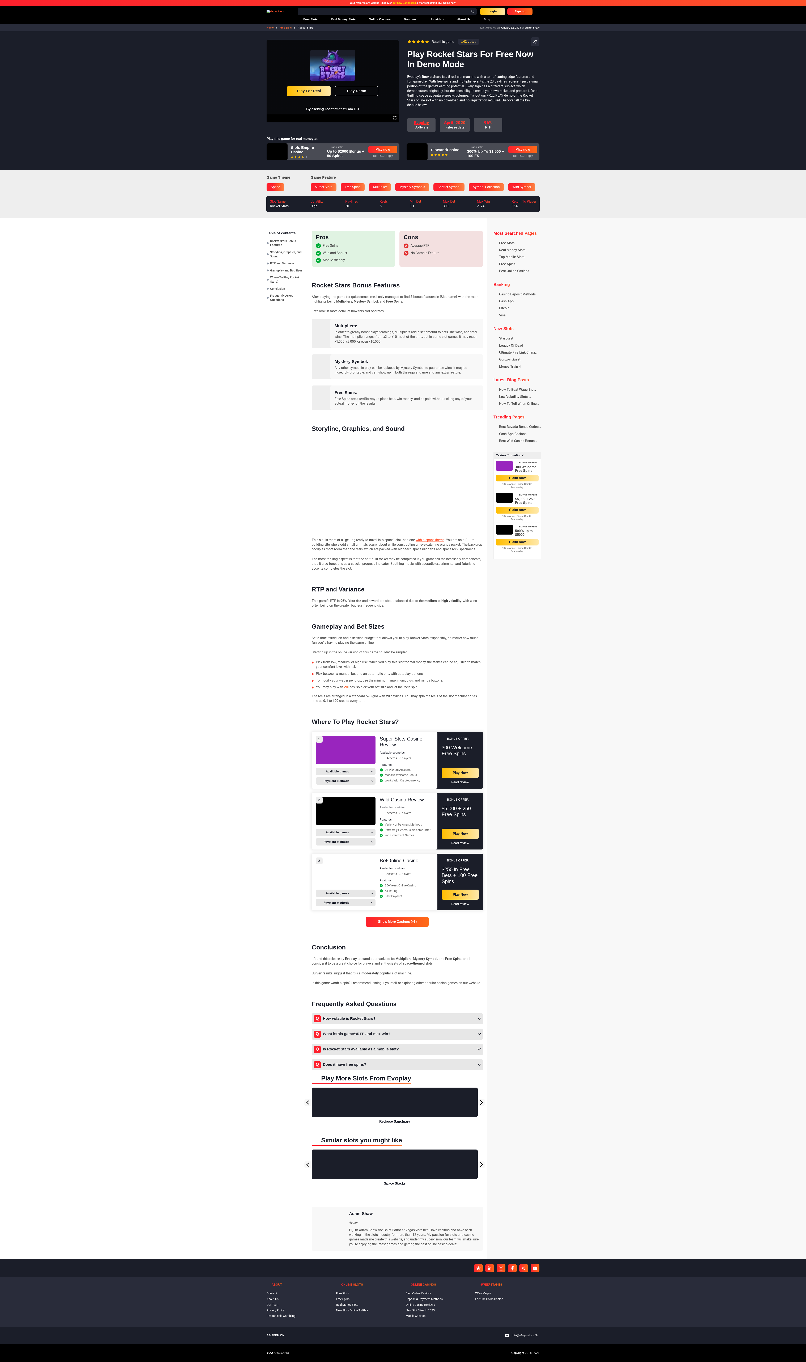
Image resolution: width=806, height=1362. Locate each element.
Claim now (517, 478)
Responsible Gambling (281, 1315)
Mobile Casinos (415, 1315)
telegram (523, 1268)
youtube (535, 1268)
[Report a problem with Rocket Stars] (535, 41)
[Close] (395, 43)
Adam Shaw (532, 27)
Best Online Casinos (419, 1293)
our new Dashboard (404, 2)
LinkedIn (489, 1268)
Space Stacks (395, 1183)
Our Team (273, 1304)
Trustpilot (478, 1268)
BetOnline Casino (399, 860)
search (473, 11)
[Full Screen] (394, 118)
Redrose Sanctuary (394, 1121)
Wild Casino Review (402, 799)
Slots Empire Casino (302, 150)
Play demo (356, 91)
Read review (460, 782)
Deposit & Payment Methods (424, 1299)
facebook (512, 1268)
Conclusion (277, 288)
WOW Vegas (483, 1293)
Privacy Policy (276, 1310)
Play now (383, 149)
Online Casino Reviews (420, 1304)
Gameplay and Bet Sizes (286, 270)
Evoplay (421, 122)
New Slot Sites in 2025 (420, 1310)
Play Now (460, 773)
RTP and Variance (282, 263)
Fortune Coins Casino (489, 1299)
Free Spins (342, 1299)
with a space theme (430, 540)
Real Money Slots (347, 1304)
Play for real (309, 91)
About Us (273, 1299)
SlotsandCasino (445, 150)
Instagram (501, 1268)
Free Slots (342, 1293)
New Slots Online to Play (352, 1310)
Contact (272, 1293)
